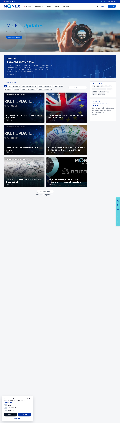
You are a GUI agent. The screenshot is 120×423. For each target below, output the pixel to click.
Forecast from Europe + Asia (45, 89)
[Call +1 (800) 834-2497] (118, 205)
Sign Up (112, 6)
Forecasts (16, 89)
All (5, 86)
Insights (57, 6)
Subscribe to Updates (14, 37)
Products (48, 6)
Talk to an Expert (103, 118)
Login (102, 6)
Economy (95, 91)
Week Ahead (8, 89)
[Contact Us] (118, 209)
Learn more (17, 418)
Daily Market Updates (14, 86)
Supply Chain (102, 91)
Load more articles (44, 191)
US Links (28, 6)
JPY (106, 86)
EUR (98, 86)
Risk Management (101, 89)
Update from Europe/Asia (45, 86)
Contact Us (103, 1)
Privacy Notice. (8, 402)
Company (66, 6)
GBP (102, 86)
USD (94, 86)
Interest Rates (101, 94)
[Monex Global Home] (12, 6)
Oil (107, 91)
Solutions (38, 6)
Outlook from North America (28, 89)
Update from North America (29, 86)
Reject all (10, 414)
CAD (110, 86)
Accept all (24, 414)
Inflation (94, 94)
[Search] (97, 6)
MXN (94, 89)
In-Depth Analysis (58, 86)
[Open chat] (118, 201)
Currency (110, 89)
